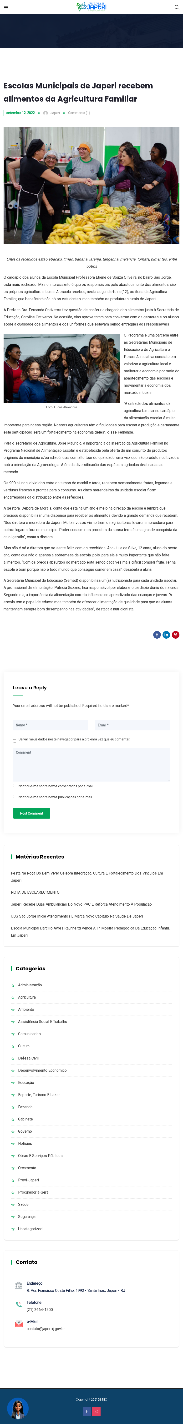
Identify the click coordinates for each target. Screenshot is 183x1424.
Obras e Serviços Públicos (40, 1155)
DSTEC (102, 1399)
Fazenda (25, 1107)
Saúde (23, 1204)
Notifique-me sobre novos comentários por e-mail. (56, 786)
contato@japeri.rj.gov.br (46, 1328)
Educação (26, 1082)
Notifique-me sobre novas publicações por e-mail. (56, 797)
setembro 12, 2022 (20, 113)
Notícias (25, 1143)
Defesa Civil (28, 1058)
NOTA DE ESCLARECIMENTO (35, 892)
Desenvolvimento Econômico (42, 1070)
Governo (25, 1131)
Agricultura (27, 997)
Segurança (27, 1216)
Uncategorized (30, 1229)
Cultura (24, 1046)
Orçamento (27, 1168)
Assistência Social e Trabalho (42, 1021)
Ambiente (26, 1009)
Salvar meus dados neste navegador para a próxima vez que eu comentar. (74, 739)
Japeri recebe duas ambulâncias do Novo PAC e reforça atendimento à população (81, 904)
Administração (30, 985)
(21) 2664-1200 (40, 1309)
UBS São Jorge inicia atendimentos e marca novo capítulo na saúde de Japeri (77, 916)
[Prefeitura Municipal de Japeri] (91, 7)
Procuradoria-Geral (33, 1192)
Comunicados (29, 1034)
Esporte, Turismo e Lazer (39, 1094)
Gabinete (25, 1119)
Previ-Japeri (28, 1180)
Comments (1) (79, 113)
